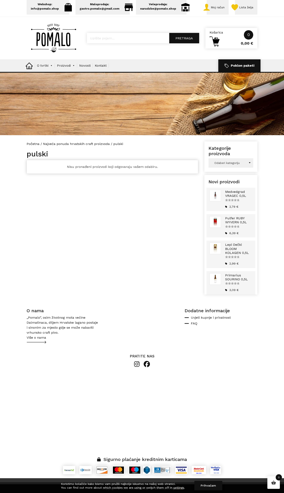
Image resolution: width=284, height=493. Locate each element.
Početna (33, 144)
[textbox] (231, 163)
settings (178, 487)
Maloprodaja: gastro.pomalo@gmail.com (99, 6)
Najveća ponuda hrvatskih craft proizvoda (76, 144)
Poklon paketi (242, 65)
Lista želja (246, 7)
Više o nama (36, 337)
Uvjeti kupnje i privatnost (211, 318)
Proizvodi (64, 65)
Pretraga (184, 38)
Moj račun (218, 7)
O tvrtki (42, 65)
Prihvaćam (208, 485)
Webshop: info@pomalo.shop (45, 6)
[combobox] (231, 163)
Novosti (85, 65)
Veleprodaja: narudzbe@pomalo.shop (158, 6)
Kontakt (101, 65)
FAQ (194, 323)
